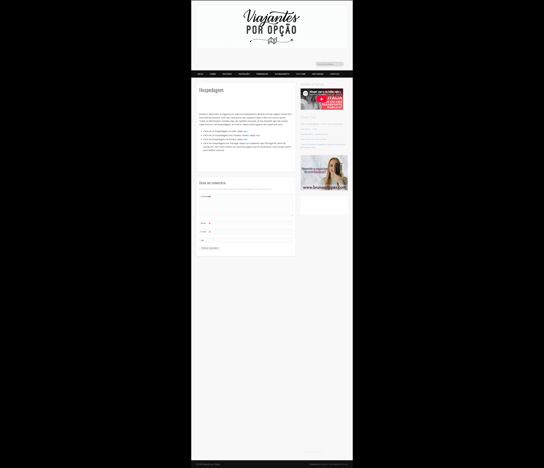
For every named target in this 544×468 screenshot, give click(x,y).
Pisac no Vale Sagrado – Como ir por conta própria (322, 124)
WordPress (343, 464)
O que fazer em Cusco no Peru (314, 139)
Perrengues (262, 74)
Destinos (227, 74)
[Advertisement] (245, 103)
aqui (245, 131)
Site (202, 240)
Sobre (213, 74)
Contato (334, 74)
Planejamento (282, 74)
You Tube (300, 74)
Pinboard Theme (327, 464)
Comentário (206, 197)
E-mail (206, 232)
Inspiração (244, 74)
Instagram (317, 74)
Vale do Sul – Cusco (309, 129)
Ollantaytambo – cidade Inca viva (314, 134)
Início (200, 74)
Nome (206, 223)
